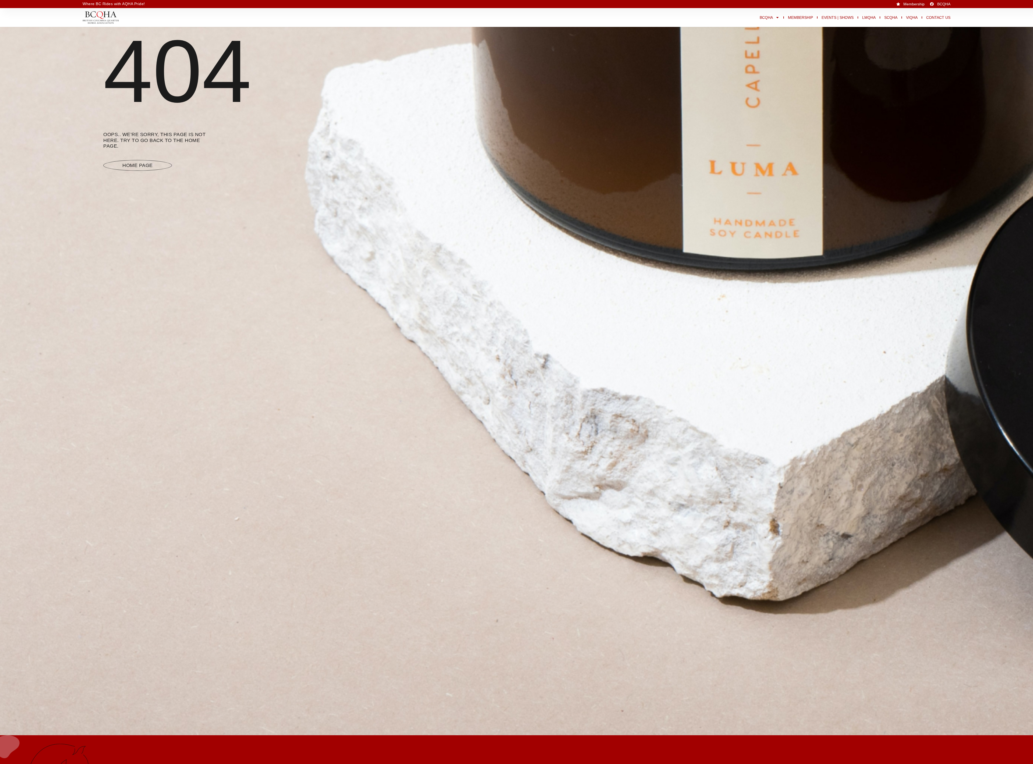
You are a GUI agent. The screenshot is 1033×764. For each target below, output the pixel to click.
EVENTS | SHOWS (838, 17)
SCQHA (890, 17)
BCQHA (766, 17)
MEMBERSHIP (800, 17)
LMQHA (869, 17)
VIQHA (912, 17)
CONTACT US (938, 17)
